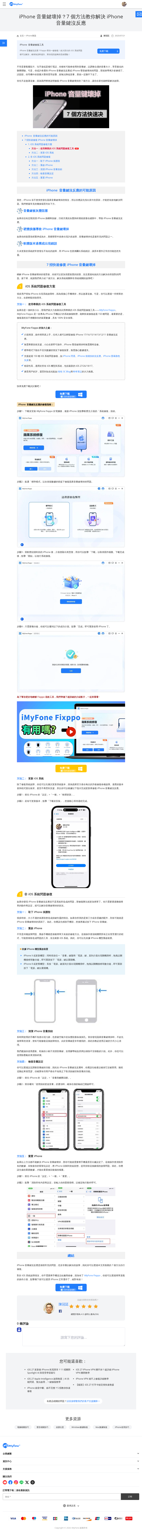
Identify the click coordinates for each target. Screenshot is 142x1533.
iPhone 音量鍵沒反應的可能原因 (41, 135)
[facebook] (10, 1482)
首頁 (22, 35)
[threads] (33, 1482)
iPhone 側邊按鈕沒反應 (89, 356)
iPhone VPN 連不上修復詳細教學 (92, 1378)
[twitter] (27, 1482)
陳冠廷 (106, 35)
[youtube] (5, 1482)
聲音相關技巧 (42, 1427)
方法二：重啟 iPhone (42, 165)
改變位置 (60, 1427)
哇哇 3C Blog (64, 371)
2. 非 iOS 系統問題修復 (39, 156)
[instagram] (16, 1482)
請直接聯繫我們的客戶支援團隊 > (83, 1401)
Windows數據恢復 (80, 1427)
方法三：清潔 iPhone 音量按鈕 (46, 169)
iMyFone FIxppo (92, 1275)
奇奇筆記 (77, 371)
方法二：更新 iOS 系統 (42, 152)
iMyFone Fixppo (107, 310)
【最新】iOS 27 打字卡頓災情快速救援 (95, 1384)
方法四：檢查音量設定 (42, 173)
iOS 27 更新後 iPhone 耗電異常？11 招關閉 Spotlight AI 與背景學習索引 (48, 1371)
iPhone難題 (31, 35)
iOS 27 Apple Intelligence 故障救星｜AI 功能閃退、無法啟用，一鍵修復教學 (48, 1380)
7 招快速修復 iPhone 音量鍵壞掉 (41, 139)
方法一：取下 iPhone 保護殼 (45, 160)
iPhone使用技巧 (122, 1427)
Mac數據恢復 (101, 1427)
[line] (21, 1482)
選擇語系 (71, 1505)
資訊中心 (7, 1461)
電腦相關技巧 (23, 1427)
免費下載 (103, 51)
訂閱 (130, 1496)
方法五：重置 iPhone (42, 177)
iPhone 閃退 (69, 356)
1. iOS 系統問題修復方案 (40, 144)
